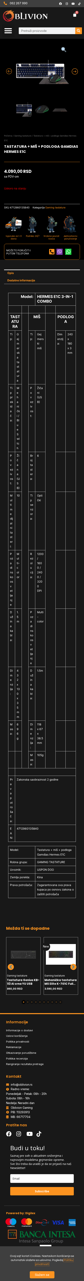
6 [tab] (44, 1002)
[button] (8, 31)
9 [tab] (56, 1002)
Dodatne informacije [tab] (21, 280)
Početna (8, 135)
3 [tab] (32, 1002)
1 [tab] (24, 1002)
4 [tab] (36, 1002)
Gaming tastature (22, 135)
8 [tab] (52, 1002)
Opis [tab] (10, 273)
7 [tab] (48, 1002)
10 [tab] (60, 1002)
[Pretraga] (78, 30)
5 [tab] (40, 1002)
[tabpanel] (23, 966)
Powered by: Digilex (20, 1213)
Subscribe (42, 1191)
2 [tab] (28, 1002)
